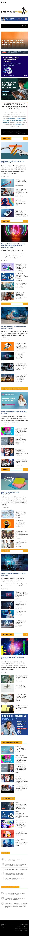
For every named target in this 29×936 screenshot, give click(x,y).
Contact (16, 930)
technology (11, 118)
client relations (21, 118)
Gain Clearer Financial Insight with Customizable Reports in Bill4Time (14, 874)
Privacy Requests (23, 926)
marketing (6, 120)
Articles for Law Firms (14, 132)
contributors (5, 122)
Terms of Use (17, 928)
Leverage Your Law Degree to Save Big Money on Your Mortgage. (15, 899)
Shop (21, 930)
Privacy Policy (23, 924)
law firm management (17, 120)
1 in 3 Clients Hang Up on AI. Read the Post (16, 869)
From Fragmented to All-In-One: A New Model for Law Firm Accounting (15, 865)
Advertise (25, 928)
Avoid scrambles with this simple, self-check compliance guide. (15, 894)
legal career (18, 124)
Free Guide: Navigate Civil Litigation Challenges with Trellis (14, 879)
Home (26, 930)
